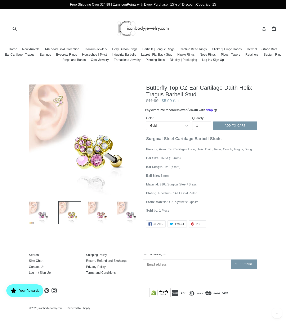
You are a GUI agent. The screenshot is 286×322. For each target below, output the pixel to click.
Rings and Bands (74, 59)
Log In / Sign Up (213, 59)
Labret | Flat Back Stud (156, 54)
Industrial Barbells (124, 54)
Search (34, 255)
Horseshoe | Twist (94, 54)
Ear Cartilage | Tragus (20, 54)
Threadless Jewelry (127, 59)
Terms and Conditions (101, 272)
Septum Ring (272, 54)
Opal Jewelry (100, 59)
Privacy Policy (96, 266)
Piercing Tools (155, 59)
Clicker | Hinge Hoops (227, 49)
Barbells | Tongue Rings (158, 49)
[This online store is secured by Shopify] (160, 293)
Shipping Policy (96, 255)
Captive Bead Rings (193, 49)
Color (149, 118)
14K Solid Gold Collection (62, 49)
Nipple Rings (186, 54)
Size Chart (36, 260)
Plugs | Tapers (230, 54)
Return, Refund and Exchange (106, 260)
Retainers (252, 54)
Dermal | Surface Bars (262, 49)
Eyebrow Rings (66, 54)
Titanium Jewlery (95, 49)
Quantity (198, 118)
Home (13, 49)
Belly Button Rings (124, 49)
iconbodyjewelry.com (50, 308)
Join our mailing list (154, 254)
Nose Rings (208, 54)
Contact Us (36, 266)
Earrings (45, 54)
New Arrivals (31, 49)
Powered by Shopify (78, 308)
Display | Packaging (183, 59)
